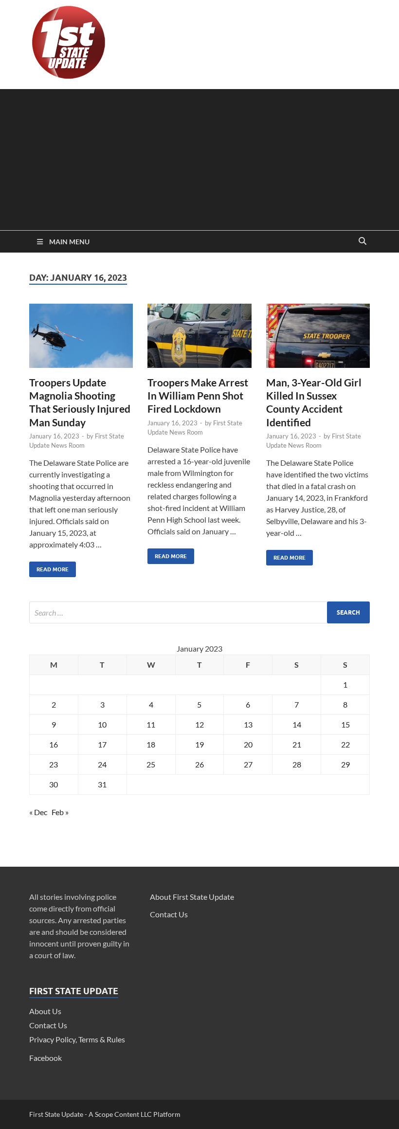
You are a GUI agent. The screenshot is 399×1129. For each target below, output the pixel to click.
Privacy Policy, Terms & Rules (77, 1039)
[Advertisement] (199, 157)
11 (150, 724)
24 (102, 764)
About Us (45, 1011)
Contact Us (48, 1025)
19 (199, 744)
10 (102, 724)
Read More (49, 567)
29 (345, 764)
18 (150, 744)
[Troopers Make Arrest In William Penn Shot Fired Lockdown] (199, 340)
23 (53, 764)
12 (199, 724)
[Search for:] (199, 612)
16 (53, 744)
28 (296, 764)
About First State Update (192, 896)
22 (345, 744)
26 (199, 764)
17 (102, 744)
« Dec (38, 812)
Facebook (45, 1057)
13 (248, 724)
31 (102, 784)
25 (150, 764)
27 (248, 764)
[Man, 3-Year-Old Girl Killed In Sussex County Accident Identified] (318, 340)
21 (296, 744)
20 (248, 744)
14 (296, 724)
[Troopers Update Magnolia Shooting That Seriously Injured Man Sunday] (81, 340)
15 (345, 724)
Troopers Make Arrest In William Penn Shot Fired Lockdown (197, 395)
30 (53, 784)
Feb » (60, 812)
